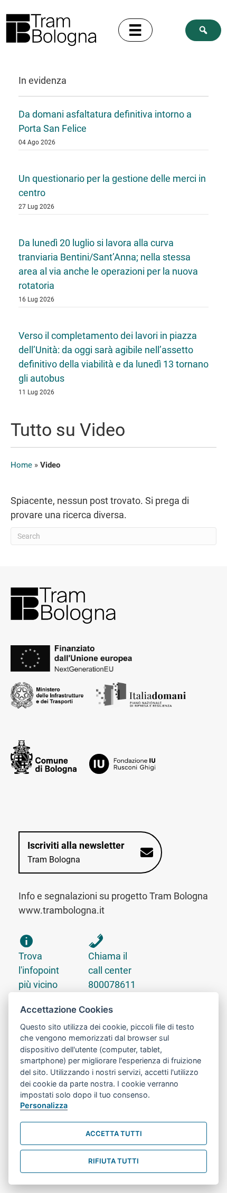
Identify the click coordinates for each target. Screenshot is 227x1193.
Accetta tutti (114, 1133)
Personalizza (44, 1105)
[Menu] (135, 30)
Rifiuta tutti (113, 1161)
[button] (203, 30)
